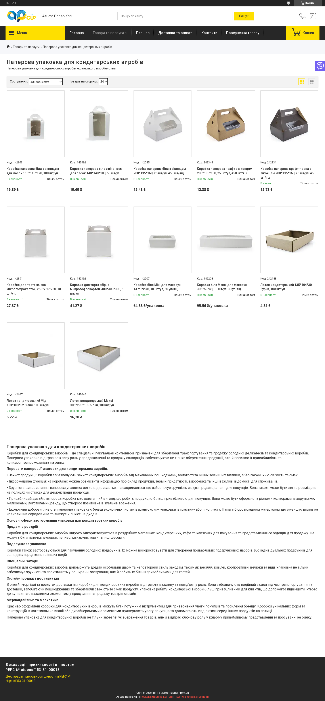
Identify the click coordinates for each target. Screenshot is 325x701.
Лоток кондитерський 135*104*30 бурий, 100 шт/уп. (286, 287)
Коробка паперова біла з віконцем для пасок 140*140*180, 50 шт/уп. (96, 171)
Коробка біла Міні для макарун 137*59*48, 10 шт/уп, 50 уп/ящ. (157, 287)
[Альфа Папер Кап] (21, 16)
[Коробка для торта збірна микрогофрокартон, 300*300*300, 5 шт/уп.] (99, 240)
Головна (77, 33)
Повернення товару (242, 33)
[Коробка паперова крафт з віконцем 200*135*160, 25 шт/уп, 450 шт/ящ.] (226, 123)
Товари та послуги (108, 33)
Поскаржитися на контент (156, 696)
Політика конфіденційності (192, 696)
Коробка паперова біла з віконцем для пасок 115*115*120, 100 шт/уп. (33, 171)
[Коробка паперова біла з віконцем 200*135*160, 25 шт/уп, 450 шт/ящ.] (162, 123)
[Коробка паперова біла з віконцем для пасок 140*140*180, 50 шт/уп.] (99, 123)
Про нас (142, 33)
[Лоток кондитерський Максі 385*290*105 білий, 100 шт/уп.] (99, 355)
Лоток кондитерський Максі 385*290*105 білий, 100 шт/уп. (92, 403)
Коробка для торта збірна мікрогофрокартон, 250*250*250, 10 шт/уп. (34, 289)
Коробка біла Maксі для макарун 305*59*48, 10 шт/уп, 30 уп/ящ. (222, 287)
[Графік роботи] (313, 16)
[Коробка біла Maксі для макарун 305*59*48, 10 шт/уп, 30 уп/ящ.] (226, 240)
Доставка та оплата (175, 33)
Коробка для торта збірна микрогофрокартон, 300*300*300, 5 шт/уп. (96, 289)
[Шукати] (244, 16)
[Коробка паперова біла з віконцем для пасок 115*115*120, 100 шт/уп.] (36, 123)
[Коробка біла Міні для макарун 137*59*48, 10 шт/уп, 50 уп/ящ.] (162, 240)
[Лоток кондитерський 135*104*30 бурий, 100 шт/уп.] (289, 240)
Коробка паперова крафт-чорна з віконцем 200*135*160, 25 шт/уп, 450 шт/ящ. (287, 173)
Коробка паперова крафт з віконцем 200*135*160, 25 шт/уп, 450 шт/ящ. (224, 171)
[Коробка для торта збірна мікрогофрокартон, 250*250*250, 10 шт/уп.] (36, 240)
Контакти (209, 33)
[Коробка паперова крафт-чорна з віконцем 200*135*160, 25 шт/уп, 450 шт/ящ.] (289, 123)
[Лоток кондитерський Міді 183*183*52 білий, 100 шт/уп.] (36, 355)
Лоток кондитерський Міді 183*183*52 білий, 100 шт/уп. (28, 403)
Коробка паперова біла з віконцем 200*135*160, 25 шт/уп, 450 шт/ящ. (160, 171)
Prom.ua (184, 692)
